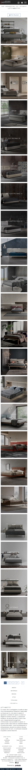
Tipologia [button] (14, 700)
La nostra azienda (21, 748)
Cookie (7, 769)
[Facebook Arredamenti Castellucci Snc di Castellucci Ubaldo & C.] (16, 762)
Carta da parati (7, 748)
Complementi (7, 751)
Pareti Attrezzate (21, 740)
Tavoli (21, 741)
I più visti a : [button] (14, 703)
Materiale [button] (14, 690)
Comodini (7, 743)
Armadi (7, 741)
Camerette (7, 740)
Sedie (21, 743)
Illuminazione (7, 749)
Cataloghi (21, 751)
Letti (17, 6)
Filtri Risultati (14, 15)
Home (2, 6)
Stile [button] (14, 697)
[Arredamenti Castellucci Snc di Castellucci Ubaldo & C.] (5, 2)
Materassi (7, 752)
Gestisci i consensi (16, 769)
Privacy (2, 769)
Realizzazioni (21, 752)
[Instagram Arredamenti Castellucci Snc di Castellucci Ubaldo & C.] (18, 762)
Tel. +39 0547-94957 (12, 754)
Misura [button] (14, 694)
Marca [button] (14, 687)
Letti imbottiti (23, 6)
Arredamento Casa (10, 6)
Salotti (21, 738)
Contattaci (21, 749)
